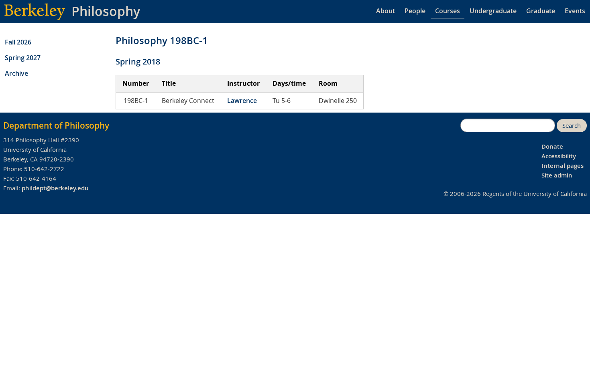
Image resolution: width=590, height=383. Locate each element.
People (415, 10)
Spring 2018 (138, 61)
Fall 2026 (18, 42)
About (385, 10)
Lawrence (242, 100)
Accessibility (558, 156)
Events (575, 10)
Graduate (540, 10)
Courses (447, 10)
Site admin (556, 175)
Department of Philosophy (56, 125)
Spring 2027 (23, 57)
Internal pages (562, 165)
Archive (16, 73)
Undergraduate (493, 10)
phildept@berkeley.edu (55, 188)
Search (571, 125)
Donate (552, 146)
